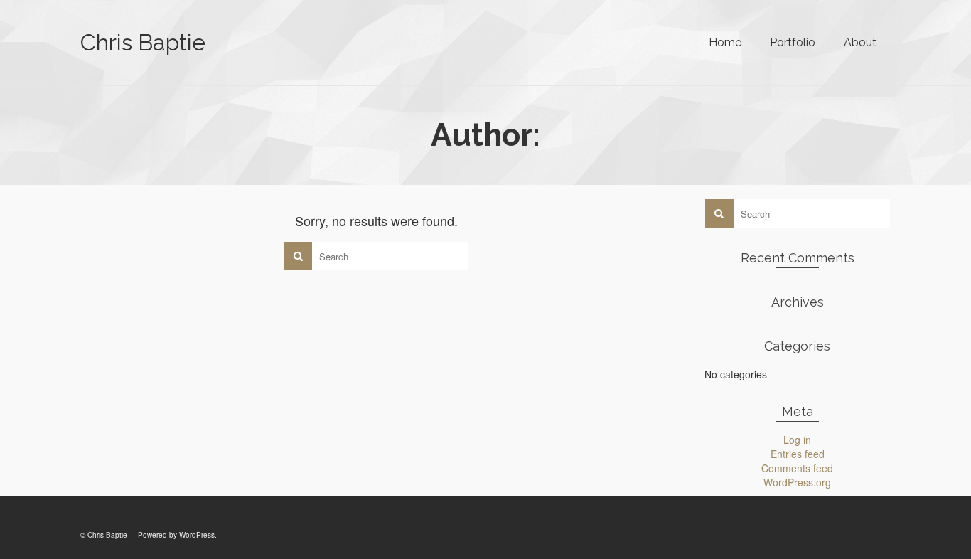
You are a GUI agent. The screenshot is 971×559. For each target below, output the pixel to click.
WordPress (197, 535)
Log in (797, 439)
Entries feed (798, 454)
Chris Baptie (142, 42)
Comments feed (797, 468)
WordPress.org (797, 482)
